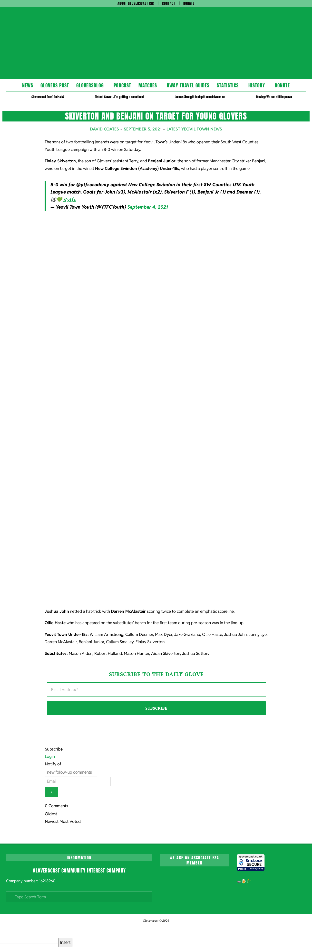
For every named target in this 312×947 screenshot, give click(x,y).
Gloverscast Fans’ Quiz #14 (47, 97)
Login (50, 756)
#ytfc (69, 199)
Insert (65, 942)
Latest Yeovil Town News (194, 129)
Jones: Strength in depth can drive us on (200, 97)
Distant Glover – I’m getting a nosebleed (119, 97)
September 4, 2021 (147, 207)
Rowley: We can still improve (274, 97)
